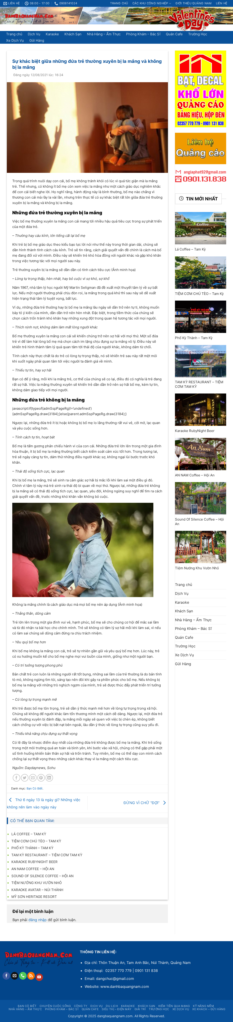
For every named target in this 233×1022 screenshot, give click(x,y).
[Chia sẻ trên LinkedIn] (49, 778)
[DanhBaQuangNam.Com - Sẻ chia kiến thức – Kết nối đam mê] (29, 19)
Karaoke (52, 34)
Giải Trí (140, 1009)
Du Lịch (112, 1006)
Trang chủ (119, 3)
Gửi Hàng (36, 40)
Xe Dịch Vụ (15, 40)
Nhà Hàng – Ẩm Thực (104, 34)
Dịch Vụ (34, 34)
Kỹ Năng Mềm (203, 1006)
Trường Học (197, 34)
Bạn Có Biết (35, 788)
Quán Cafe (174, 34)
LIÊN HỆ (222, 3)
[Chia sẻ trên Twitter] (24, 778)
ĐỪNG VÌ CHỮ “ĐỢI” (142, 802)
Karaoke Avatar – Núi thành (37, 890)
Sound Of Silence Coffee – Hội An (42, 876)
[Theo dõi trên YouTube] (39, 977)
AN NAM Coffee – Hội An (32, 869)
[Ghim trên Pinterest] (41, 778)
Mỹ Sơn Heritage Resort (34, 896)
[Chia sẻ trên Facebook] (16, 778)
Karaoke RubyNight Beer (34, 862)
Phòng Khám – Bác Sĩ (143, 34)
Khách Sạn (72, 34)
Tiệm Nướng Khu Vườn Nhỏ (36, 883)
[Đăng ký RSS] (31, 976)
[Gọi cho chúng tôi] (23, 976)
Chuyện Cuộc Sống (55, 1006)
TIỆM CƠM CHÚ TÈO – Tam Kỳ (36, 841)
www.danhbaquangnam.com (124, 986)
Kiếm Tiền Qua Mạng (174, 1006)
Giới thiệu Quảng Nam (193, 3)
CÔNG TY (80, 1006)
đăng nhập (37, 919)
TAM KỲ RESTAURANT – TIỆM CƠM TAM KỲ (46, 855)
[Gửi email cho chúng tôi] (14, 976)
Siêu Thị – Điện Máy (117, 1009)
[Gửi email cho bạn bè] (33, 778)
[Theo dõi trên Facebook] (6, 976)
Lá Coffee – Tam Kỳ (28, 834)
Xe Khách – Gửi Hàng (208, 1009)
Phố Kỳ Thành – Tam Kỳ (32, 848)
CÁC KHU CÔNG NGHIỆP (150, 3)
